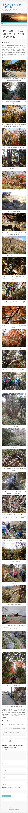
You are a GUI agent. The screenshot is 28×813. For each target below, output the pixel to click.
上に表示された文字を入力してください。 (11, 787)
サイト (3, 777)
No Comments (6, 42)
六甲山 (17, 40)
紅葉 (20, 40)
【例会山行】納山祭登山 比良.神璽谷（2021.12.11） (11, 733)
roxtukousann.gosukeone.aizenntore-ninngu (14, 724)
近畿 (22, 40)
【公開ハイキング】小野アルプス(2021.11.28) (14, 728)
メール (4, 770)
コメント (4, 749)
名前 (3, 764)
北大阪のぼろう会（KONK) (11, 5)
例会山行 (14, 40)
